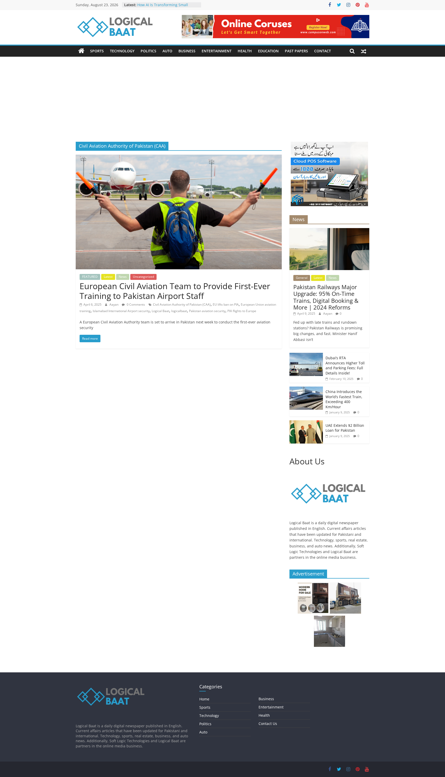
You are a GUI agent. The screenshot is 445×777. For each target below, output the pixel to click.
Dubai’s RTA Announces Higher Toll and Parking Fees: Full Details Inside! (345, 365)
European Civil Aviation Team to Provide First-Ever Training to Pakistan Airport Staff (175, 290)
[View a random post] (363, 51)
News (123, 276)
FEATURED (90, 276)
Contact (322, 50)
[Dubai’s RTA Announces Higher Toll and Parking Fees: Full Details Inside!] (306, 355)
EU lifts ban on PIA (226, 304)
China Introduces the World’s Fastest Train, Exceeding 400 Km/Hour (344, 399)
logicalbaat (179, 311)
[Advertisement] (222, 103)
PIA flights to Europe (241, 311)
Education (268, 50)
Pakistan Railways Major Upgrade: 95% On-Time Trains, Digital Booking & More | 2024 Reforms (325, 297)
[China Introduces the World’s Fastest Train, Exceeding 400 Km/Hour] (306, 389)
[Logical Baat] (81, 51)
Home (204, 699)
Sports (97, 50)
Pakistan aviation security (207, 311)
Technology (122, 50)
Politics (148, 50)
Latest (108, 276)
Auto (167, 50)
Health (245, 50)
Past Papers (296, 50)
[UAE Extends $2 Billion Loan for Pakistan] (306, 423)
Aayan (114, 304)
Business (186, 50)
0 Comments (135, 304)
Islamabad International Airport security (121, 311)
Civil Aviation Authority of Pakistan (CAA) (182, 304)
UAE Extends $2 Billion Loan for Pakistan (345, 428)
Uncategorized (143, 276)
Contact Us (268, 723)
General (301, 277)
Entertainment (217, 50)
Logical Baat (160, 311)
